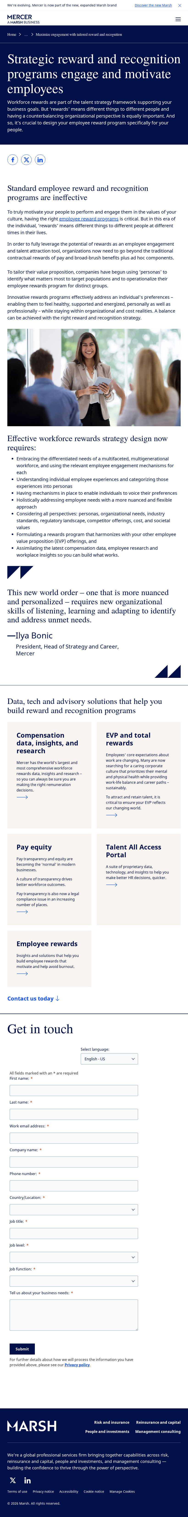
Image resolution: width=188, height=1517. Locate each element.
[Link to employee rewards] (49, 974)
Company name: (24, 1150)
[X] (13, 1480)
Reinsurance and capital (158, 1422)
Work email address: (27, 1126)
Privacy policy (77, 1364)
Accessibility (68, 1491)
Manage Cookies (122, 1491)
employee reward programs (89, 219)
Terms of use (17, 1491)
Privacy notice (43, 1491)
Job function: (21, 1269)
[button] (179, 5)
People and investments (107, 1431)
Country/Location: (25, 1197)
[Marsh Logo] (31, 1427)
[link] (13, 160)
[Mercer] (23, 19)
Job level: (17, 1245)
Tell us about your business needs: (39, 1293)
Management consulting (158, 1431)
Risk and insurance (111, 1422)
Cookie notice (94, 1491)
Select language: (95, 1049)
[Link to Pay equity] (49, 912)
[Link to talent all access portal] (138, 885)
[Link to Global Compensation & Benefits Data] (49, 797)
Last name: (19, 1102)
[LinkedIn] (27, 1480)
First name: (19, 1078)
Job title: (17, 1221)
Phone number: (23, 1173)
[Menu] (178, 19)
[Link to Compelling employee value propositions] (138, 815)
